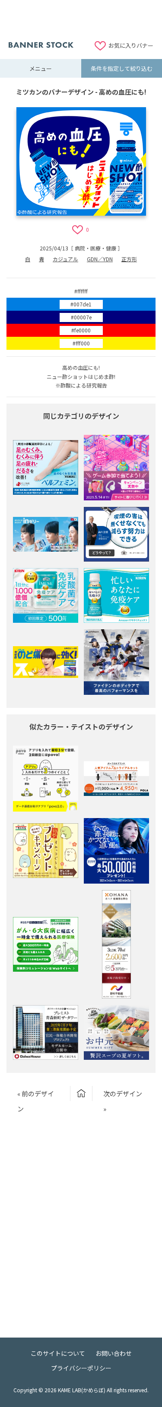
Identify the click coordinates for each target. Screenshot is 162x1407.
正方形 (129, 259)
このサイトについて (58, 1353)
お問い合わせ (113, 1353)
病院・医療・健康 (95, 248)
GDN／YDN (100, 259)
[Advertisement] (81, 19)
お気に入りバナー (130, 45)
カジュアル (65, 259)
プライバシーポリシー (81, 1368)
